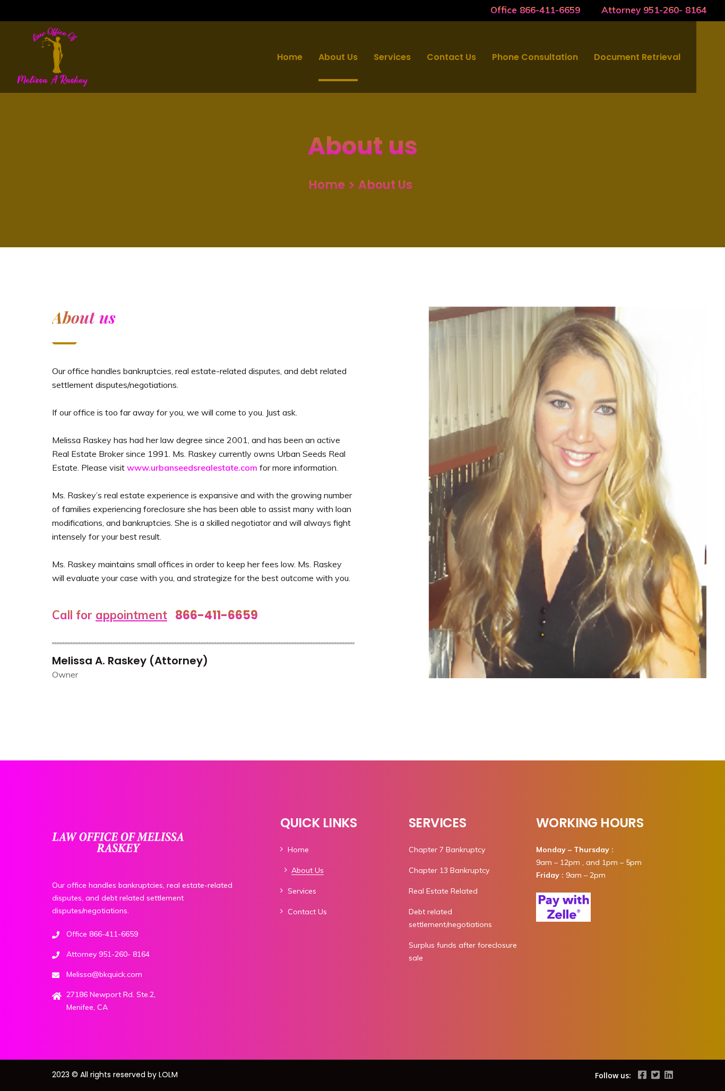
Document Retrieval (637, 57)
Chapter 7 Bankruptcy (447, 849)
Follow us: (613, 1075)
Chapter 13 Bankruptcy (449, 870)
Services (392, 57)
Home (290, 57)
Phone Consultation (535, 57)
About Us (338, 57)
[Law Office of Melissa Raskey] (52, 57)
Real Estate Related (443, 891)
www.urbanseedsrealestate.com (192, 467)
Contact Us (451, 57)
